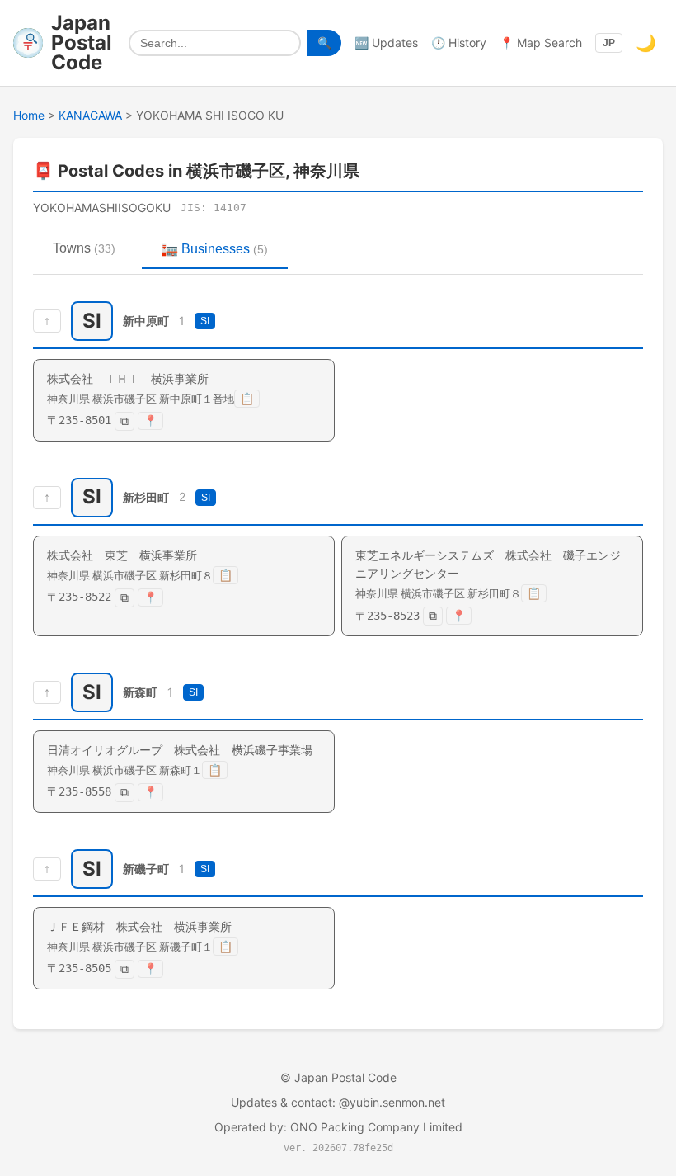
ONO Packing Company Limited (376, 1127)
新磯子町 (146, 869)
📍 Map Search (541, 42)
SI (204, 321)
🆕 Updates (386, 42)
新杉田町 (146, 497)
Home (29, 115)
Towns (84, 248)
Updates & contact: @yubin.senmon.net (338, 1102)
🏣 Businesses (215, 249)
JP (609, 43)
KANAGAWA (90, 115)
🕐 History (458, 42)
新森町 (140, 692)
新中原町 (146, 321)
